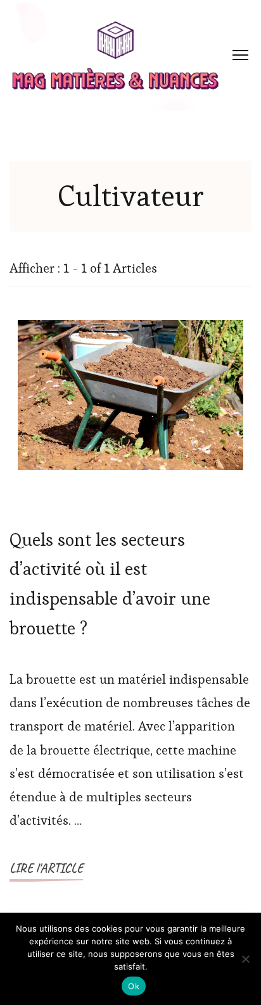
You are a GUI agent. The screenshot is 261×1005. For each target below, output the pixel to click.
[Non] (245, 959)
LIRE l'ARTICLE (46, 868)
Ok (133, 986)
